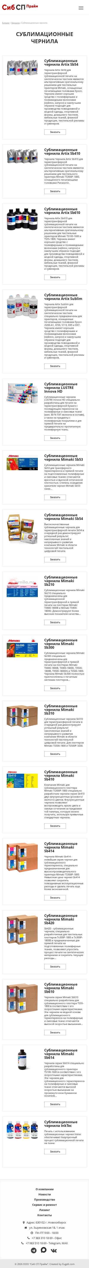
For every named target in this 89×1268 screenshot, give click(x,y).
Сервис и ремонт (44, 1205)
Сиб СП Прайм (20, 7)
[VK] (54, 1250)
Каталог (6, 22)
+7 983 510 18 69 (36, 1243)
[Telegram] (34, 1250)
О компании (45, 1189)
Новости (44, 1194)
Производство (44, 1199)
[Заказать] (55, 132)
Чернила (15, 22)
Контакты (44, 1215)
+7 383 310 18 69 (42, 1238)
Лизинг (44, 1210)
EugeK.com (68, 1264)
